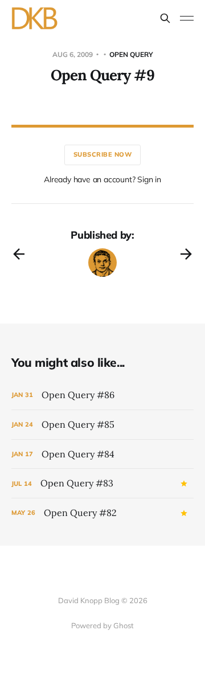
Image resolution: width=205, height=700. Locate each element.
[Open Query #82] (102, 512)
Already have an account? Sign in (102, 179)
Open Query (131, 54)
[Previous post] (18, 254)
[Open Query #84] (102, 454)
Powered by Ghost (102, 625)
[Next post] (186, 254)
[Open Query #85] (102, 424)
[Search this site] (165, 18)
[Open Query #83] (102, 483)
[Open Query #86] (102, 395)
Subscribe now (102, 154)
